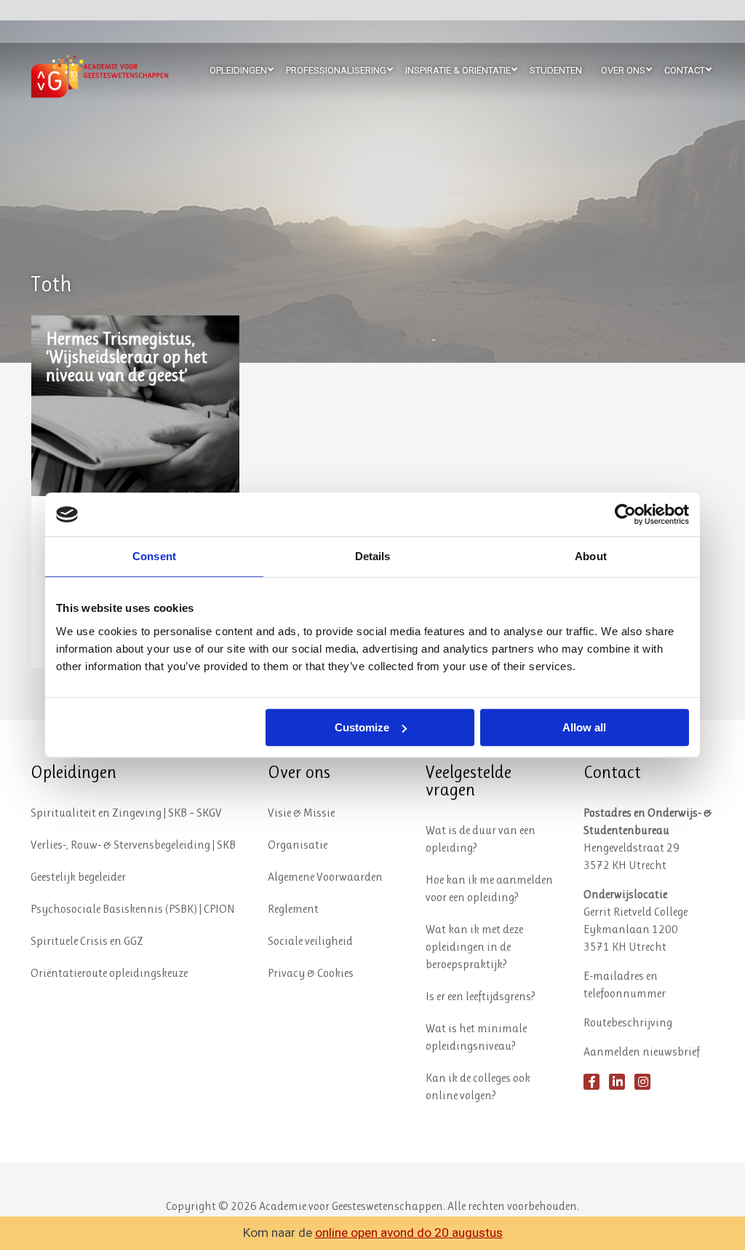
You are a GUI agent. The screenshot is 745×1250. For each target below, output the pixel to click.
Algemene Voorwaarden (325, 877)
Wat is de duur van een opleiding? (480, 838)
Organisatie (297, 845)
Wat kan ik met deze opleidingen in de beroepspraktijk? (474, 946)
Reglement (293, 909)
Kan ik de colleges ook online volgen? (478, 1086)
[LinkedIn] (617, 1081)
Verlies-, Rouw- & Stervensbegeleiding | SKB (133, 845)
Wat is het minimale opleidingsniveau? (476, 1037)
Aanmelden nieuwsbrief (641, 1051)
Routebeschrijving (627, 1022)
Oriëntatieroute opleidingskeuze (109, 973)
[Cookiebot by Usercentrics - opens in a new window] (625, 514)
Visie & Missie (301, 812)
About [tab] (591, 556)
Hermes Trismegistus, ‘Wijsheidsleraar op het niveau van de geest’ (126, 357)
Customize (362, 727)
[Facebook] (591, 1081)
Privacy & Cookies (311, 973)
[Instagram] (642, 1081)
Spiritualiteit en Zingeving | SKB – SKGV (126, 812)
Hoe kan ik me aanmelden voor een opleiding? (489, 888)
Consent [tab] (154, 556)
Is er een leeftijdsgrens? (480, 996)
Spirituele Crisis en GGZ (87, 941)
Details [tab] (373, 556)
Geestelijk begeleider (78, 877)
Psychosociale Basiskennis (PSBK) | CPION (133, 909)
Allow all (584, 727)
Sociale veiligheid (310, 941)
